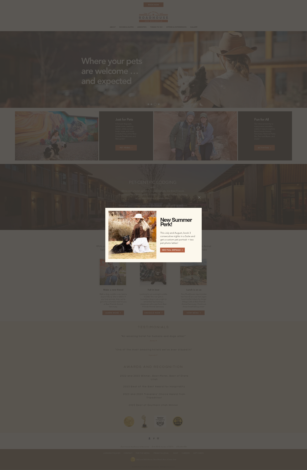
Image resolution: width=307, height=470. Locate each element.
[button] (199, 197)
